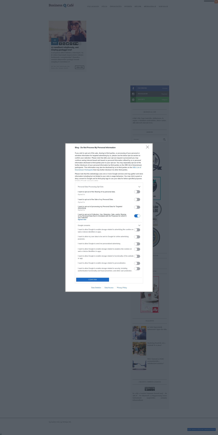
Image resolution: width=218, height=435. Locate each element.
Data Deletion (96, 288)
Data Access (109, 288)
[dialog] (109, 217)
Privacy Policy (122, 288)
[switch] (137, 191)
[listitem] (109, 187)
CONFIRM (92, 279)
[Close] (148, 148)
